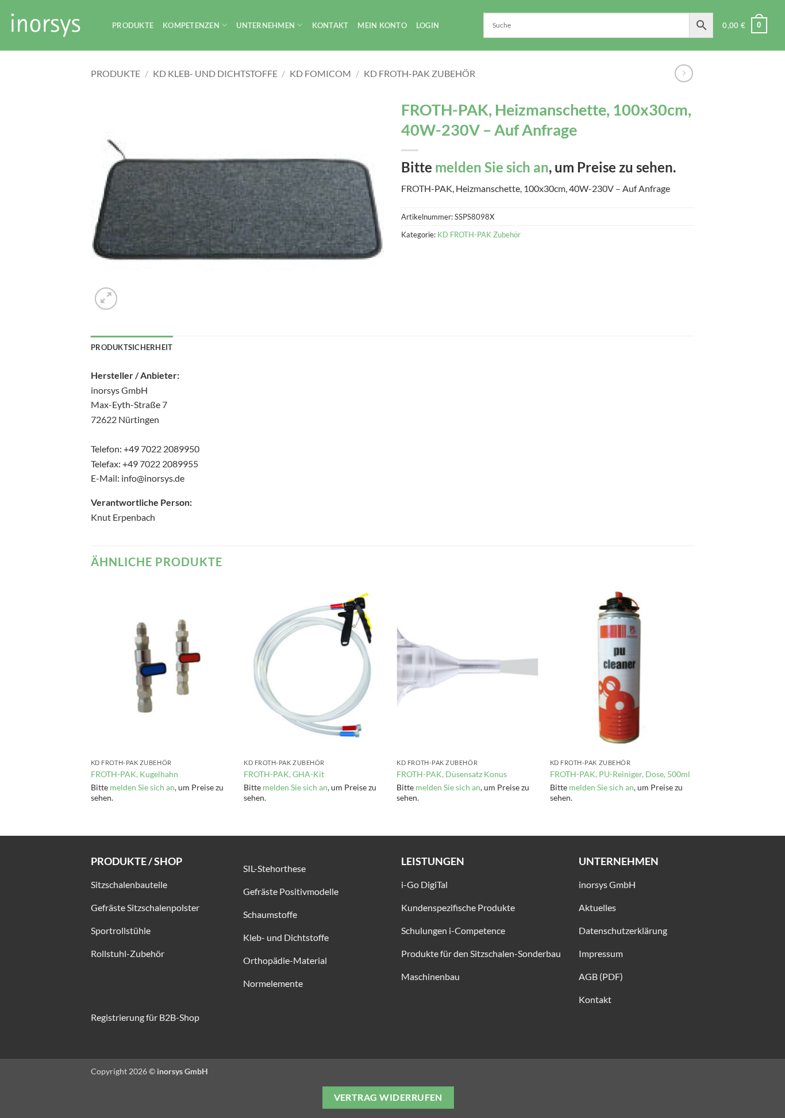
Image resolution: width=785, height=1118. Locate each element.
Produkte (132, 25)
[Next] (690, 708)
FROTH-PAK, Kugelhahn (134, 774)
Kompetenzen (191, 25)
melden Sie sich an (492, 167)
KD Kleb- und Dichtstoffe (215, 73)
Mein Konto (382, 25)
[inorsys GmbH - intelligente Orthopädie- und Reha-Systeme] (52, 25)
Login (427, 25)
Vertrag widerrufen (388, 1097)
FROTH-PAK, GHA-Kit (284, 774)
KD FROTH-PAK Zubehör (419, 73)
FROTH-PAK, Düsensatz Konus (452, 774)
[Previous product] (683, 73)
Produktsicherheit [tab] (131, 347)
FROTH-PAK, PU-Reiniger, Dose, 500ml (620, 774)
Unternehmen (265, 25)
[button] (744, 25)
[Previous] (91, 708)
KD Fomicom (320, 73)
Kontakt (330, 25)
